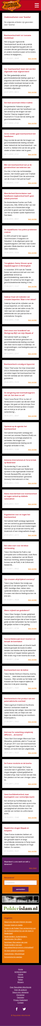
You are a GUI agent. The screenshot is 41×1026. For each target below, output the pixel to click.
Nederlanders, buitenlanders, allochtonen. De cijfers (15, 937)
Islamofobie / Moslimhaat (14, 954)
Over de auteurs (20, 990)
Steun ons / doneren (20, 992)
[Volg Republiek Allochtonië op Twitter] (24, 1009)
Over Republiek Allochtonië (20, 987)
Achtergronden (20, 972)
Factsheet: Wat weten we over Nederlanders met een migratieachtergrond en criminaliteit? (19, 945)
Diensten (20, 997)
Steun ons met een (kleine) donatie (18, 922)
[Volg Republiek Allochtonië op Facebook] (16, 1009)
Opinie (20, 974)
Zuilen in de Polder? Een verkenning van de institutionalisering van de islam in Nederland (20, 931)
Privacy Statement (20, 1000)
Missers (20, 982)
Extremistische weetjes (13, 957)
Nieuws (20, 977)
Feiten (20, 979)
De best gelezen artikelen (14, 950)
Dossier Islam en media (13, 925)
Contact (20, 1002)
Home (20, 969)
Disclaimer (20, 995)
